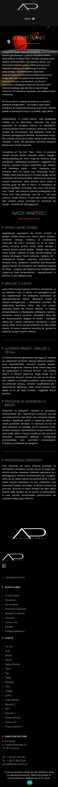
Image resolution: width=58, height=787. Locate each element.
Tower (8, 677)
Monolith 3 (10, 713)
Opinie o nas (11, 622)
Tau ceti (9, 646)
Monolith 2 (10, 704)
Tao (7, 673)
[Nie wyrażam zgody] (54, 777)
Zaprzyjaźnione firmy (15, 577)
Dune (7, 650)
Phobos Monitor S (14, 726)
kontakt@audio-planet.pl (14, 764)
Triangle (8, 691)
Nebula (8, 655)
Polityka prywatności (15, 631)
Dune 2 (8, 695)
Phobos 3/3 (10, 722)
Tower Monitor (12, 699)
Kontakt (9, 626)
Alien (7, 708)
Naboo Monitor (12, 664)
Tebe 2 (8, 668)
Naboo (8, 659)
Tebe (7, 686)
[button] (28, 19)
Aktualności (10, 600)
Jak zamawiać (11, 604)
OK (29, 782)
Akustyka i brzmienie (15, 613)
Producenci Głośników (15, 608)
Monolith (9, 682)
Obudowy (9, 617)
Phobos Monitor (13, 717)
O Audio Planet (12, 595)
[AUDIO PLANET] (27, 7)
